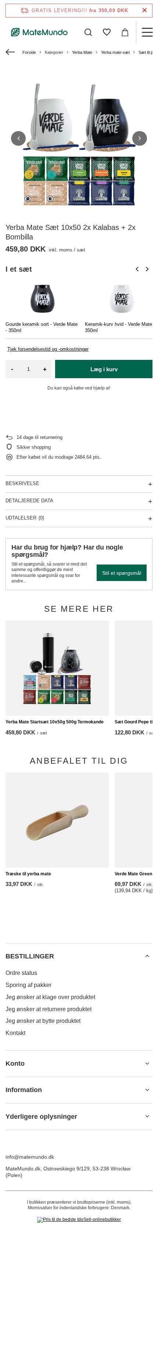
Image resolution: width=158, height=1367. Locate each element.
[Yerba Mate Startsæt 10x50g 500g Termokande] (57, 668)
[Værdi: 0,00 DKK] (125, 32)
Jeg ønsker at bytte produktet (43, 1021)
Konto (15, 1063)
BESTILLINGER (30, 956)
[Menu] (147, 32)
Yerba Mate (82, 52)
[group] (79, 138)
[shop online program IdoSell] (79, 1220)
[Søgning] (88, 32)
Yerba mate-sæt (115, 52)
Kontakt (15, 1033)
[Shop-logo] (39, 32)
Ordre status (21, 973)
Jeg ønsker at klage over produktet (50, 997)
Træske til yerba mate (28, 873)
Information (24, 1090)
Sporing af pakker (28, 985)
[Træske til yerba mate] (57, 820)
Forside (29, 52)
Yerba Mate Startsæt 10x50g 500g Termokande (55, 722)
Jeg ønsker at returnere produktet (48, 1009)
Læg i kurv (104, 369)
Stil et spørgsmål (121, 573)
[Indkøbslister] (106, 32)
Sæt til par (148, 52)
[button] (18, 138)
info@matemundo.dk (30, 1157)
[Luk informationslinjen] (145, 10)
